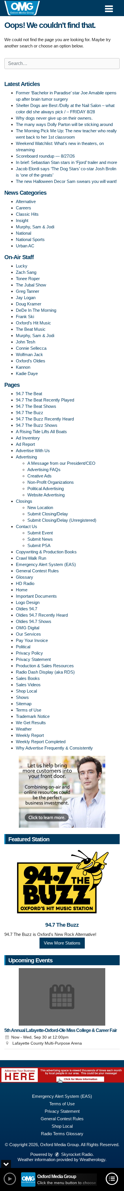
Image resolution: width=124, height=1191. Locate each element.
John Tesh (25, 341)
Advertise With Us (33, 450)
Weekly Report (30, 735)
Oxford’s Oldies (30, 360)
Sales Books (28, 678)
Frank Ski (25, 316)
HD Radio (25, 583)
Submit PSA (38, 545)
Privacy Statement (33, 659)
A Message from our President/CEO (61, 463)
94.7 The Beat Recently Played (45, 399)
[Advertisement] (62, 792)
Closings (24, 501)
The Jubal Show (31, 284)
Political (23, 646)
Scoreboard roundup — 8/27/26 (45, 156)
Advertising (26, 456)
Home (21, 589)
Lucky (21, 265)
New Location (40, 507)
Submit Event (40, 532)
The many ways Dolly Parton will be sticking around (64, 124)
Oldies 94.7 (26, 608)
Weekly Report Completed (40, 741)
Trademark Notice (33, 716)
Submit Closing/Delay (47, 513)
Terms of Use (28, 710)
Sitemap (23, 703)
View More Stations (62, 942)
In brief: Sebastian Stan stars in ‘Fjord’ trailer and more (66, 162)
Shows (22, 697)
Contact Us (26, 526)
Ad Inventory (28, 437)
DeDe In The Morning (36, 310)
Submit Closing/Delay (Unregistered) (61, 520)
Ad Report (25, 444)
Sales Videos (28, 684)
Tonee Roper (28, 278)
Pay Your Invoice (32, 640)
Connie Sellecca (31, 348)
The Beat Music (31, 329)
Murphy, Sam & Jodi (35, 226)
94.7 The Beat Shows (36, 406)
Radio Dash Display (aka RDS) (45, 672)
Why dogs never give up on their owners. (54, 118)
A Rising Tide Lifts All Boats (41, 431)
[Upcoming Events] (62, 997)
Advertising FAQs (44, 469)
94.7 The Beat (29, 393)
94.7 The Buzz (29, 412)
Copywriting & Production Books (46, 551)
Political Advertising (45, 488)
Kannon (23, 367)
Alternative (26, 201)
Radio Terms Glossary (62, 1133)
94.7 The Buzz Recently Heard (45, 418)
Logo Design (28, 602)
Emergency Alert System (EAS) (46, 564)
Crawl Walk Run (31, 558)
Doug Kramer (28, 303)
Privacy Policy (29, 653)
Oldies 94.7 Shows (33, 621)
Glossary (24, 577)
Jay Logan (25, 297)
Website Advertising (46, 494)
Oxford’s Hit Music (33, 322)
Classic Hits (27, 214)
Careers (23, 207)
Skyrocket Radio (76, 1154)
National (23, 233)
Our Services (28, 634)
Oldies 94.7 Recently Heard (42, 615)
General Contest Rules (37, 570)
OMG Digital (27, 627)
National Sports (30, 239)
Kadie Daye (27, 373)
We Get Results (31, 722)
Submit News (40, 539)
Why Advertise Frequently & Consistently (54, 747)
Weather (24, 729)
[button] (108, 7)
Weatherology (92, 1159)
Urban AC (25, 245)
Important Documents (36, 596)
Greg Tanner (27, 291)
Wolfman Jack (29, 354)
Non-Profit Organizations (50, 482)
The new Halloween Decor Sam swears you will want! (66, 181)
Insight (22, 220)
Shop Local (26, 691)
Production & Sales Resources (45, 665)
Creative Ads (39, 475)
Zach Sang (26, 272)
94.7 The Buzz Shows (36, 425)
